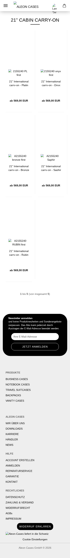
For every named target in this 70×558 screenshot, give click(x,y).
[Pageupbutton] (59, 552)
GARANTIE (12, 476)
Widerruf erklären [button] (35, 526)
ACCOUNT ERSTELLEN (20, 460)
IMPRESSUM (13, 518)
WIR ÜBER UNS (15, 423)
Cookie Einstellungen (35, 539)
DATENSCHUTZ (15, 497)
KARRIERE (12, 434)
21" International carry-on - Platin (19, 83)
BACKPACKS (13, 395)
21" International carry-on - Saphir (51, 168)
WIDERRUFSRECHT (18, 507)
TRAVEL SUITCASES (18, 389)
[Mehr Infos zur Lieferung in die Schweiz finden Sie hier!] (35, 534)
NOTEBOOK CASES (18, 384)
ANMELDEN (13, 465)
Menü (5, 5)
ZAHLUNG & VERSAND (20, 502)
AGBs (9, 513)
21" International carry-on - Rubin (19, 253)
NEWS (9, 444)
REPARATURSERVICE (19, 470)
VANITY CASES (15, 400)
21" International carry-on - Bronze (18, 168)
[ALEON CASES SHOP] (29, 5)
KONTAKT (12, 481)
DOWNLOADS (14, 428)
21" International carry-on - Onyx (51, 83)
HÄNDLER (12, 439)
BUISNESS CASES (17, 379)
